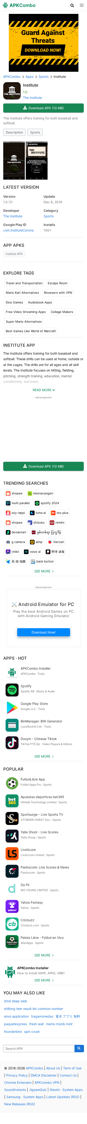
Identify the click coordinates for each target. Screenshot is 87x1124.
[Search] (79, 1048)
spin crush (32, 1031)
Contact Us (68, 1075)
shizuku (39, 522)
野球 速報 (58, 551)
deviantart (19, 532)
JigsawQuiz (38, 1090)
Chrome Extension (18, 1082)
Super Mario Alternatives (24, 321)
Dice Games (14, 302)
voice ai (35, 551)
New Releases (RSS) (19, 1104)
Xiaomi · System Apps (66, 1090)
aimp (39, 542)
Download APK (46, 108)
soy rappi (18, 513)
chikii (15, 551)
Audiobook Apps (40, 302)
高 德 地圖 (19, 561)
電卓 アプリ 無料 (67, 1016)
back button (45, 561)
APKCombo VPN (47, 1082)
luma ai (41, 513)
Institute (30, 85)
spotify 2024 (50, 503)
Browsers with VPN (58, 292)
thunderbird (13, 1031)
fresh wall (36, 1024)
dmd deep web (15, 1001)
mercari (58, 542)
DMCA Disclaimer (44, 1075)
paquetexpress (15, 1024)
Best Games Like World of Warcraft (31, 331)
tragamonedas (42, 1016)
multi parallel (21, 503)
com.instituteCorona (18, 230)
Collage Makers (62, 312)
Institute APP (19, 345)
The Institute (32, 98)
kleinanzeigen (43, 493)
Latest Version (21, 187)
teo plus (62, 513)
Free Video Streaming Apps (26, 312)
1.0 (8, 202)
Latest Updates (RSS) (62, 1097)
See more (42, 571)
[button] (72, 5)
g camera (18, 542)
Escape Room (57, 283)
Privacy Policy (17, 1075)
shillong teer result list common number (33, 1009)
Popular (13, 769)
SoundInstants (15, 1090)
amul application (16, 1016)
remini (59, 522)
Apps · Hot (15, 658)
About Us (53, 1068)
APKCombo (11, 76)
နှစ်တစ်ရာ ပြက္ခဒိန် (49, 532)
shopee (17, 493)
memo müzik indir (59, 1024)
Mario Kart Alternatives (22, 292)
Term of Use (72, 1068)
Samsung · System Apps (24, 1097)
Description (14, 132)
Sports (35, 132)
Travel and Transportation (24, 283)
